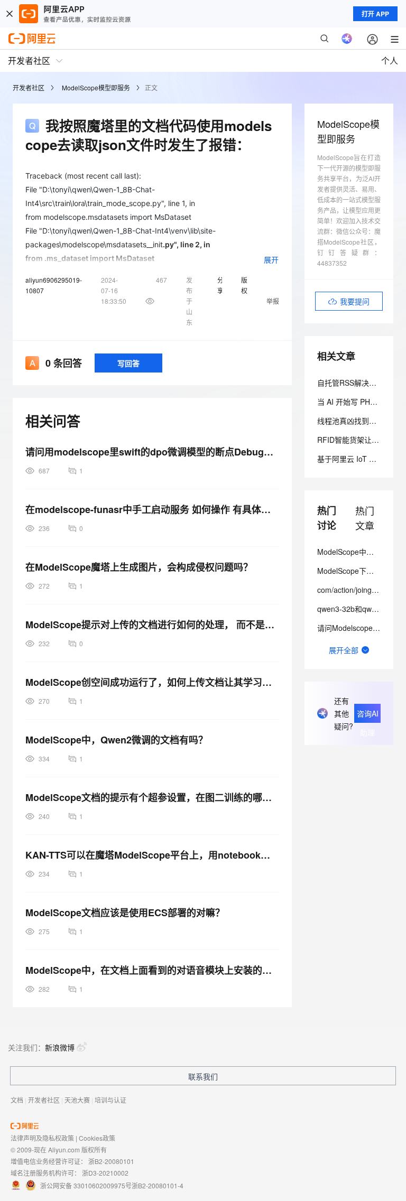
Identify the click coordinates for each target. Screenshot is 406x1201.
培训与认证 (110, 1099)
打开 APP (375, 13)
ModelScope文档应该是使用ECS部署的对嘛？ (125, 912)
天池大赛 (77, 1099)
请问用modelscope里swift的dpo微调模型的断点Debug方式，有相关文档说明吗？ (152, 452)
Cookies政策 (97, 1137)
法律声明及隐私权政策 (42, 1137)
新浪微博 (60, 1047)
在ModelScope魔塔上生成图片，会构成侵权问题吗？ (139, 567)
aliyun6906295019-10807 (53, 285)
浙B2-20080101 (111, 1161)
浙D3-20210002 (105, 1172)
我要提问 (355, 301)
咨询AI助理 (368, 715)
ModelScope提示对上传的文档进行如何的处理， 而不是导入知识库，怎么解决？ (152, 624)
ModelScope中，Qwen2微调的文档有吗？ (116, 740)
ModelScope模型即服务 (96, 87)
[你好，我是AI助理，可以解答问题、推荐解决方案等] (347, 38)
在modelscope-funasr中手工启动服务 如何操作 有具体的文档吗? (152, 509)
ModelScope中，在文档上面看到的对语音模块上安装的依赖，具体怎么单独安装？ (152, 970)
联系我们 (203, 1076)
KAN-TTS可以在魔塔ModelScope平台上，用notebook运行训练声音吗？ (152, 855)
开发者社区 (28, 87)
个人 (389, 60)
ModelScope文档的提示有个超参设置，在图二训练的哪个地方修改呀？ (152, 797)
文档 (17, 1099)
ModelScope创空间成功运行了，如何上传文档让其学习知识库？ (152, 682)
